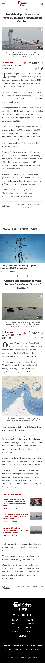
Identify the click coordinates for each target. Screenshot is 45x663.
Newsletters (18, 645)
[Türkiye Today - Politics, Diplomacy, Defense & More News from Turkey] (23, 3)
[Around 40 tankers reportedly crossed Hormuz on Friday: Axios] (36, 530)
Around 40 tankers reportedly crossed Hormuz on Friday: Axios (15, 530)
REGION (30, 620)
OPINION (30, 631)
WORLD (15, 623)
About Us (6, 645)
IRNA (25, 442)
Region (5, 509)
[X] (14, 615)
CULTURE (29, 627)
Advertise (18, 649)
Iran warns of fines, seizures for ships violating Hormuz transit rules (15, 516)
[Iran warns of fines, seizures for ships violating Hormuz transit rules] (36, 516)
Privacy (8, 649)
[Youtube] (23, 615)
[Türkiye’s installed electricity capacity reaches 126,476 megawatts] (22, 248)
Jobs (40, 645)
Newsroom (9, 62)
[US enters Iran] (36, 502)
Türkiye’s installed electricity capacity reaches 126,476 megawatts (18, 266)
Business (26, 9)
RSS (26, 649)
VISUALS (22, 636)
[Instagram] (19, 615)
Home (18, 9)
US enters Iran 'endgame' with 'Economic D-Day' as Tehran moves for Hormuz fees (14, 502)
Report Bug (35, 649)
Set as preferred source (34, 63)
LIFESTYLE (15, 627)
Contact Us (30, 645)
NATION (15, 620)
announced (21, 356)
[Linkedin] (31, 615)
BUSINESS (30, 623)
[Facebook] (27, 615)
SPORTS (15, 631)
